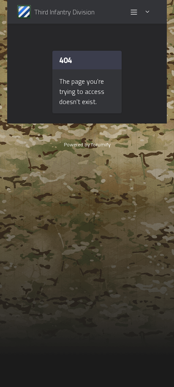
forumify (101, 144)
